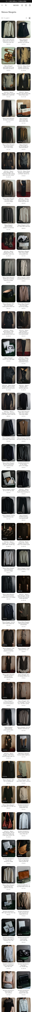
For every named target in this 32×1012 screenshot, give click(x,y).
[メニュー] (2, 5)
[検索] (6, 5)
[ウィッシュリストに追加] (13, 23)
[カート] (30, 5)
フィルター (6, 18)
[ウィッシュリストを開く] (26, 5)
